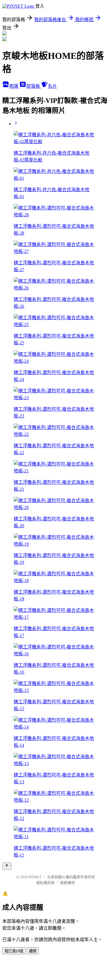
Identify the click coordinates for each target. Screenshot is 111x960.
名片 (52, 86)
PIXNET (35, 877)
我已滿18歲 (14, 951)
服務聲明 (67, 883)
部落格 (33, 86)
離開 (32, 951)
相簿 (14, 86)
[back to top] (6, 866)
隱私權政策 (45, 883)
